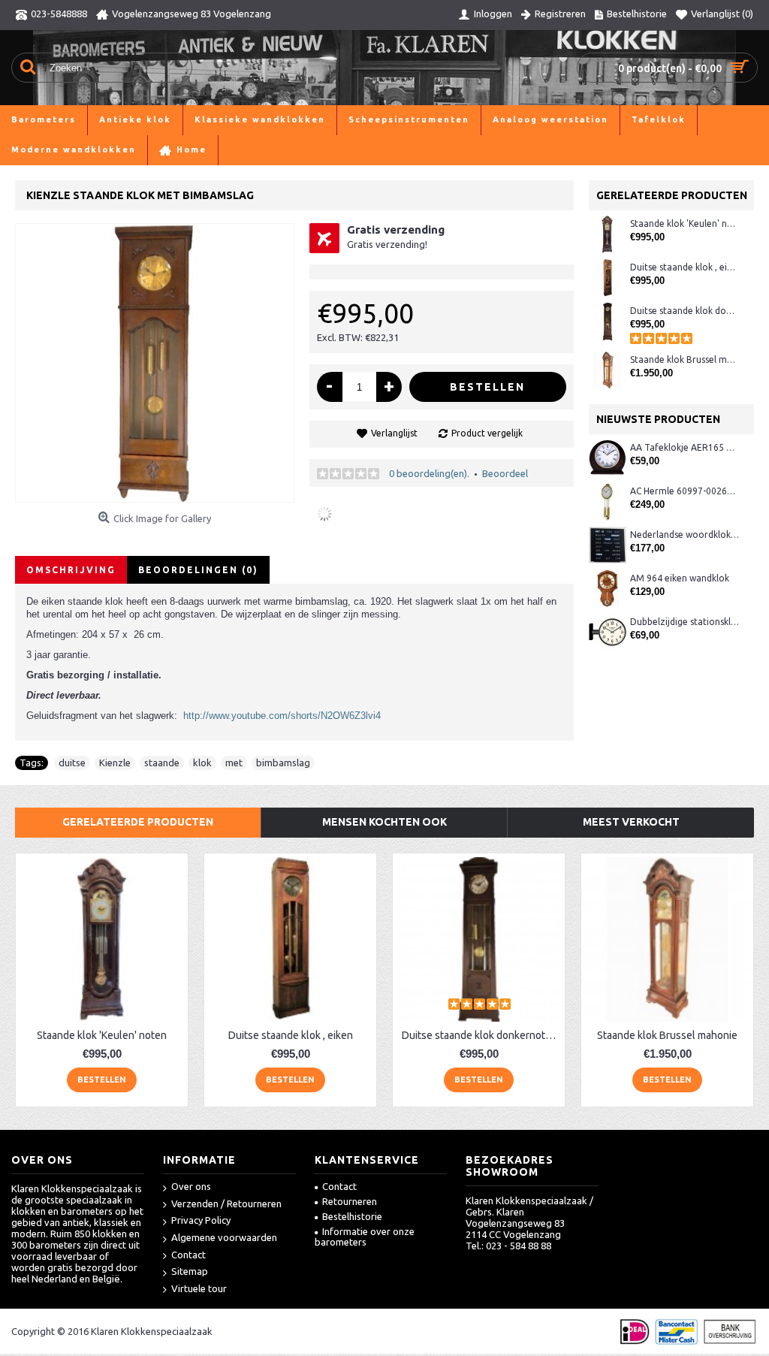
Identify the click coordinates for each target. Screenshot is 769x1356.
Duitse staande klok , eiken (684, 267)
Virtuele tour (199, 1288)
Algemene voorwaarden (224, 1237)
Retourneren (349, 1201)
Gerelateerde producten (137, 822)
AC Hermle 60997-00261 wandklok (684, 491)
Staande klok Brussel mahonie (684, 359)
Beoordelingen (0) (198, 570)
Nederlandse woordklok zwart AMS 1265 (684, 534)
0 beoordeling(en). (429, 473)
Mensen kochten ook (384, 822)
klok (202, 762)
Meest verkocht (631, 822)
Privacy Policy (201, 1220)
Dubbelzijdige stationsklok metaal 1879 (684, 622)
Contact (188, 1254)
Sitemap (189, 1271)
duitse (72, 762)
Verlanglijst (394, 433)
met (234, 762)
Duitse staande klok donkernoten (684, 311)
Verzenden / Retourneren (226, 1203)
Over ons (191, 1186)
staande (161, 762)
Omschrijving (71, 570)
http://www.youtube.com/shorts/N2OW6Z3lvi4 (282, 715)
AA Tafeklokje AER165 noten (684, 447)
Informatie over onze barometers (365, 1236)
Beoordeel (505, 473)
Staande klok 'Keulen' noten (684, 223)
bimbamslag (283, 762)
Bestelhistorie (352, 1216)
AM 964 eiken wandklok (679, 578)
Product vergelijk (487, 433)
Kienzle (115, 762)
